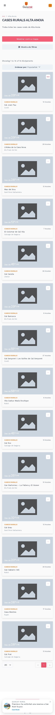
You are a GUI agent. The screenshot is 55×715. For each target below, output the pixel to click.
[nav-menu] (4, 5)
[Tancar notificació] (50, 701)
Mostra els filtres (29, 47)
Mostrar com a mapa (27, 39)
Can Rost (15, 710)
